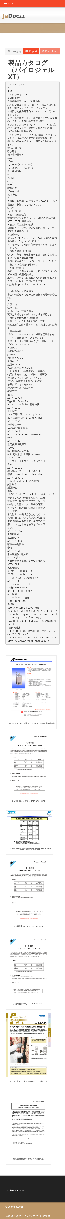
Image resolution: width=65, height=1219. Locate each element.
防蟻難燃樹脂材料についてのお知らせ (28, 1158)
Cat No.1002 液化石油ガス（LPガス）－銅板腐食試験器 (31, 723)
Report (32, 51)
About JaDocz (13, 1216)
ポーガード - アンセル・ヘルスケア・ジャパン (28, 1081)
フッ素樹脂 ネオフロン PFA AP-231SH (28, 1003)
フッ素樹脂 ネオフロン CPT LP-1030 (28, 926)
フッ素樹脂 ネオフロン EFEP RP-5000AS (28, 801)
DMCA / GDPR (31, 1216)
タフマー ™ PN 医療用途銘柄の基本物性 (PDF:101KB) (29, 848)
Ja (14, 16)
